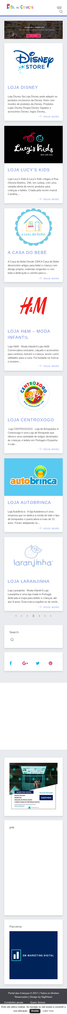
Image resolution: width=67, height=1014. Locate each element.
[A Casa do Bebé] (33, 227)
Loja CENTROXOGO (31, 419)
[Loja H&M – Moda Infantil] (33, 306)
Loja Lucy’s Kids (29, 170)
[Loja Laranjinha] (33, 556)
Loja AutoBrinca (29, 502)
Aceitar (35, 1011)
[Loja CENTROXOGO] (33, 394)
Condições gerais (13, 1002)
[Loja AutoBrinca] (33, 477)
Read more (50, 117)
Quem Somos (37, 1002)
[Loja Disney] (33, 62)
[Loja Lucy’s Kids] (33, 144)
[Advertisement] (33, 716)
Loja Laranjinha (29, 581)
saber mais (48, 1011)
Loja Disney (23, 87)
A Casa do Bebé (27, 252)
